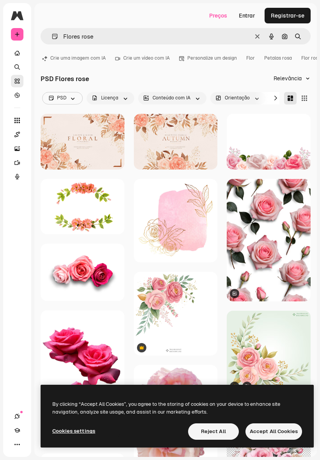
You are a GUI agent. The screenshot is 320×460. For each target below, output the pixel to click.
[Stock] (17, 81)
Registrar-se (287, 15)
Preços (218, 15)
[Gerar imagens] (17, 148)
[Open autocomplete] (51, 36)
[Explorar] (17, 95)
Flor (250, 58)
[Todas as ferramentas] (17, 120)
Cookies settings (73, 431)
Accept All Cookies (274, 431)
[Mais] (17, 444)
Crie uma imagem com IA (78, 58)
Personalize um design (212, 58)
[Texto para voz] (17, 176)
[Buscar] (17, 67)
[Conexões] (17, 416)
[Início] (17, 53)
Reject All (213, 431)
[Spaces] (17, 134)
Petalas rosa (278, 58)
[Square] (304, 98)
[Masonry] (290, 98)
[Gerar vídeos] (17, 162)
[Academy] (17, 430)
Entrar (247, 15)
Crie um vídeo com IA (146, 58)
